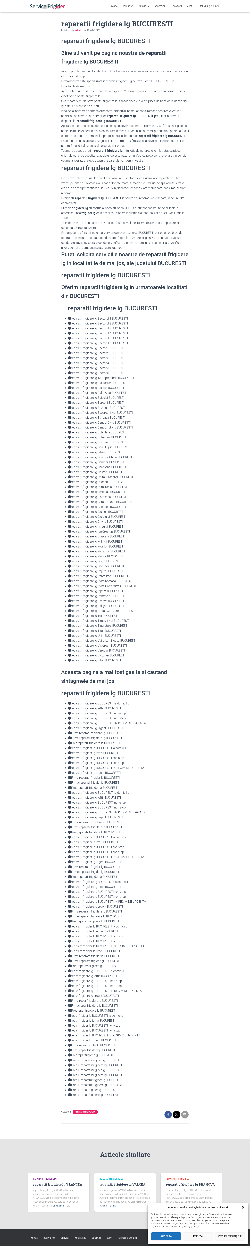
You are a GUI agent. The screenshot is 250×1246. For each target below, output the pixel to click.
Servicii (143, 6)
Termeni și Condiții (209, 6)
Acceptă (166, 1236)
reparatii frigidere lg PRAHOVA (190, 1184)
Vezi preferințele (229, 1236)
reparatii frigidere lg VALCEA (122, 1184)
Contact (177, 6)
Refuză (198, 1236)
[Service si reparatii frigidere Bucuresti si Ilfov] (47, 6)
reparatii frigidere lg (85, 1112)
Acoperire (160, 6)
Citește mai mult (61, 1205)
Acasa (114, 6)
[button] (243, 1207)
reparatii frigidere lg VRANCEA (57, 1184)
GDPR (190, 6)
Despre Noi (128, 6)
